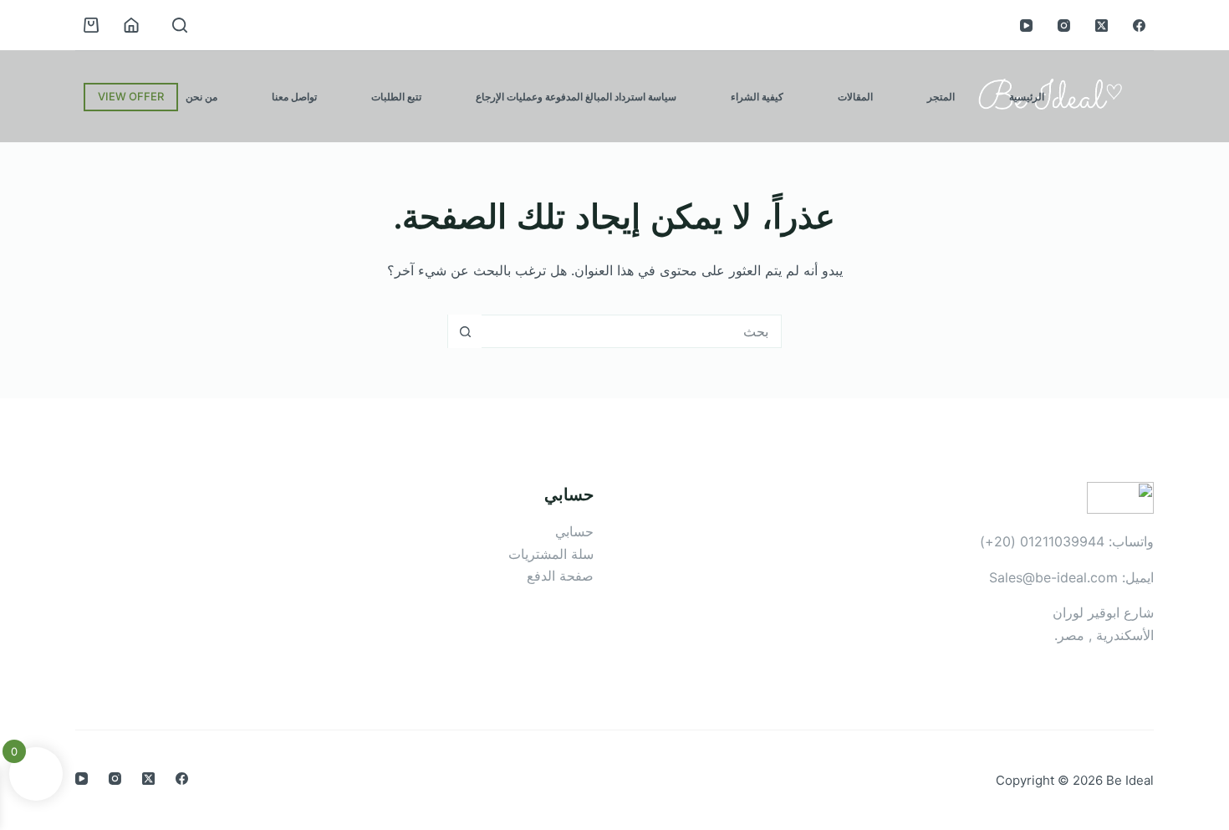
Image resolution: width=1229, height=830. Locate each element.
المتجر (941, 96)
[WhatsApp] (22, 393)
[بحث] (179, 25)
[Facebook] (1139, 25)
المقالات (855, 96)
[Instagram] (1064, 25)
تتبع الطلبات (396, 96)
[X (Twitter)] (1101, 25)
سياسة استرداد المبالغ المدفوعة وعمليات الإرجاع (576, 96)
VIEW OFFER (131, 96)
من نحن (201, 96)
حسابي (574, 531)
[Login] (131, 25)
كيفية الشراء (757, 96)
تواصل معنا (294, 96)
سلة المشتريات (551, 554)
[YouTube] (1026, 25)
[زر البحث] (465, 331)
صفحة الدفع (560, 575)
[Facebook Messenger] (22, 437)
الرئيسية (1026, 96)
